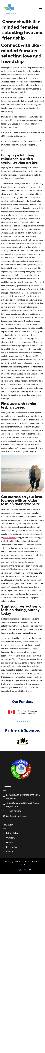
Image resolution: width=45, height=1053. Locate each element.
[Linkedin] (30, 870)
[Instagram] (25, 870)
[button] (41, 9)
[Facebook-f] (15, 870)
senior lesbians (9, 537)
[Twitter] (20, 870)
